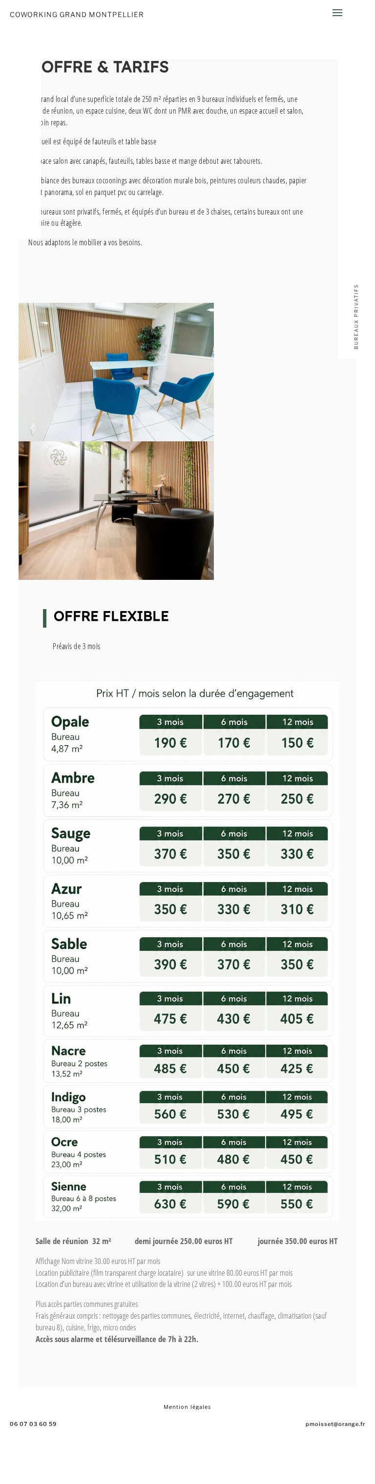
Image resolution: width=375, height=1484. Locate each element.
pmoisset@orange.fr (335, 1424)
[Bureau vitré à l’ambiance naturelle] (116, 577)
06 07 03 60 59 (33, 1424)
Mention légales (187, 1406)
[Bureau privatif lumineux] (116, 438)
